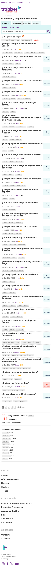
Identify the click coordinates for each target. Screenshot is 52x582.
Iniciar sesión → (8, 15)
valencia (5, 316)
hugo (17, 302)
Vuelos (4, 2)
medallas (37, 23)
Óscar (17, 123)
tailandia (12, 209)
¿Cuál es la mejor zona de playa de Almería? (19, 321)
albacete (5, 98)
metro (19, 368)
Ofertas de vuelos (10, 479)
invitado (18, 326)
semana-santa (7, 52)
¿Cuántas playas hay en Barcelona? (19, 237)
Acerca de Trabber (10, 511)
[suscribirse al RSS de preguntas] (23, 36)
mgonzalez (19, 60)
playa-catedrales (8, 342)
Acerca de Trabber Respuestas (16, 503)
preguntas (6, 23)
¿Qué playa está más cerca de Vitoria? (20, 226)
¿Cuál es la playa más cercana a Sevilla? (21, 154)
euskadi (18, 233)
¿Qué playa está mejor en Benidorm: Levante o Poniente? (19, 347)
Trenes (27, 2)
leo (16, 49)
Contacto (5, 535)
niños (5, 175)
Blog (3, 515)
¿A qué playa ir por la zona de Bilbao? (20, 274)
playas (27, 52)
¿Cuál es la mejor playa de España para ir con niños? (22, 166)
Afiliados (5, 538)
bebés (20, 305)
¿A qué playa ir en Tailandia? (16, 285)
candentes (26, 40)
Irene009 (18, 206)
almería (5, 329)
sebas (17, 84)
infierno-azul (7, 401)
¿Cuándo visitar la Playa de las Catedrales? (17, 334)
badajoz (5, 186)
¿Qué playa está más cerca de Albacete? (22, 91)
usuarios (27, 23)
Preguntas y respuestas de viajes (19, 18)
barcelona (21, 244)
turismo (33, 52)
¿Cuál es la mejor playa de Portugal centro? (19, 103)
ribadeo (37, 342)
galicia (30, 342)
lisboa (5, 222)
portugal (5, 111)
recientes (15, 40)
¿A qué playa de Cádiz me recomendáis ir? (22, 143)
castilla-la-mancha (24, 98)
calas (26, 305)
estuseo (17, 195)
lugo (17, 342)
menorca (12, 305)
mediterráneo (20, 127)
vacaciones (18, 52)
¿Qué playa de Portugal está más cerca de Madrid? (22, 249)
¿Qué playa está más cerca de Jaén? (20, 372)
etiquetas (17, 23)
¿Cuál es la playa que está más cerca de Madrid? (21, 131)
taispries (19, 158)
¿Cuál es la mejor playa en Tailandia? (20, 202)
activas (5, 40)
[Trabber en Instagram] (3, 565)
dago (17, 182)
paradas (5, 368)
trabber (17, 352)
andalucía (19, 162)
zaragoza (6, 76)
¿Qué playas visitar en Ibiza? (16, 383)
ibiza (4, 390)
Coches (20, 2)
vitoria (5, 233)
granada (12, 87)
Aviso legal (5, 559)
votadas (36, 40)
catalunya (12, 244)
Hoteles (12, 2)
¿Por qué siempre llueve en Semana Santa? (19, 44)
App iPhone (6, 522)
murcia (5, 198)
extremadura (21, 186)
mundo (18, 63)
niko (16, 136)
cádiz (4, 151)
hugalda (18, 73)
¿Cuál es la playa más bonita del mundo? (22, 56)
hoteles (41, 52)
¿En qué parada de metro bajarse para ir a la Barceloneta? (22, 360)
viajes (5, 63)
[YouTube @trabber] (16, 565)
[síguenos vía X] (12, 565)
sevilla (5, 162)
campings (13, 270)
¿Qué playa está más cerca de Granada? (22, 80)
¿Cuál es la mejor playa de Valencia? (19, 309)
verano (11, 127)
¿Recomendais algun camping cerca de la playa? (22, 262)
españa (30, 127)
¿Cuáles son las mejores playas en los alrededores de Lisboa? (20, 214)
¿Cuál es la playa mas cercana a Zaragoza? (17, 68)
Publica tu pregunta (10, 27)
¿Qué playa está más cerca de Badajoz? (21, 178)
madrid (5, 140)
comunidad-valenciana (18, 355)
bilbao (11, 281)
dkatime (18, 95)
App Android (7, 518)
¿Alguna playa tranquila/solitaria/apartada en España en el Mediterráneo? (21, 117)
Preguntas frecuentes (12, 507)
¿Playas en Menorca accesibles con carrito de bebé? (22, 297)
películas (23, 401)
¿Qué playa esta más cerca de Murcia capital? (20, 190)
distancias (6, 257)
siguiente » (21, 407)
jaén (10, 379)
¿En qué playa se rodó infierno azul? (19, 394)
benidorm (6, 355)
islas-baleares (13, 390)
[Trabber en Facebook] (7, 565)
